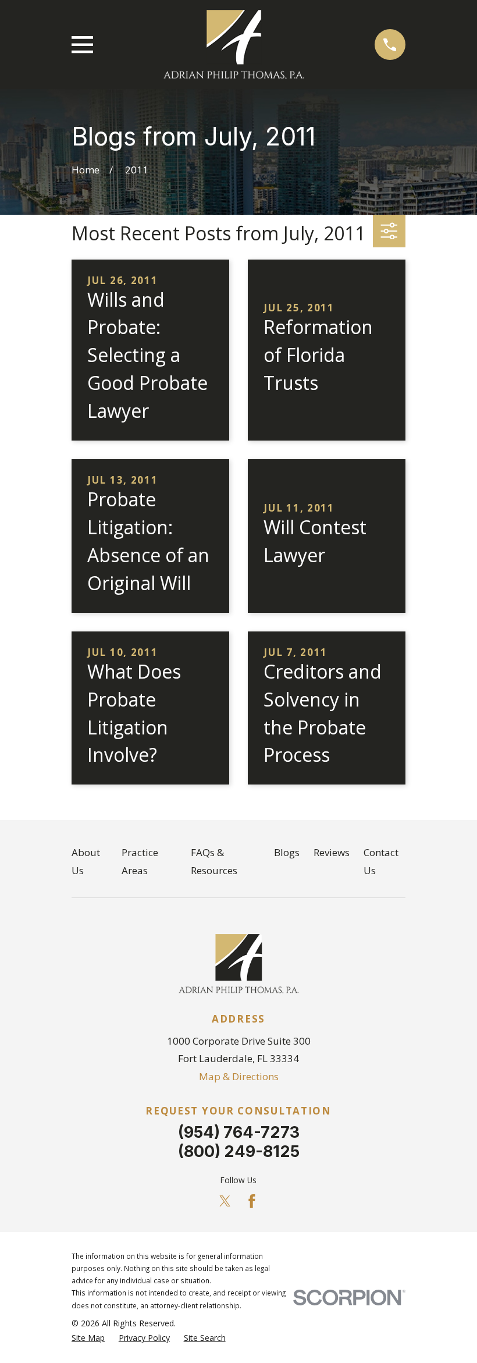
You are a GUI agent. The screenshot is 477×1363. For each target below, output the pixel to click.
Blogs (287, 852)
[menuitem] (88, 1338)
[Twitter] (225, 1201)
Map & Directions (239, 1076)
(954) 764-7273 (239, 1132)
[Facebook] (252, 1201)
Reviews (332, 852)
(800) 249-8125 (239, 1151)
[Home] (233, 44)
